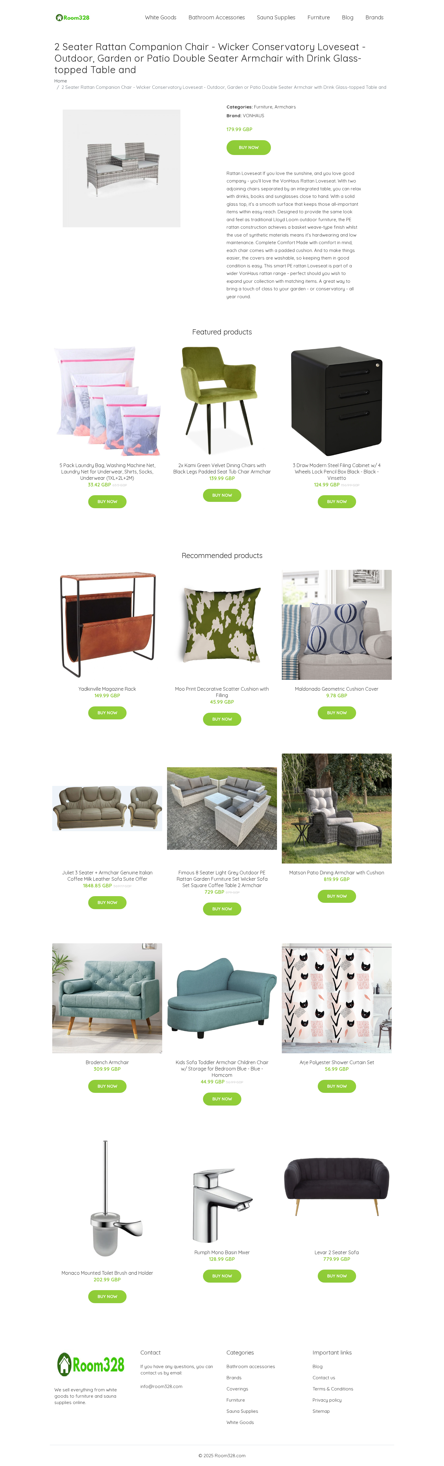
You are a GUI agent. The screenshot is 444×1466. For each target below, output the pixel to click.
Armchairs (285, 107)
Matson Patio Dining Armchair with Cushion (336, 873)
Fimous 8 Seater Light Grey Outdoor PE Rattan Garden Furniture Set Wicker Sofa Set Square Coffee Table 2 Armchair (222, 879)
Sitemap (321, 1411)
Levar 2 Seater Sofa (337, 1252)
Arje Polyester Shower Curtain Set (337, 1062)
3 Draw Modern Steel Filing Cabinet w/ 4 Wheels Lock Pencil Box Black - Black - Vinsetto (337, 471)
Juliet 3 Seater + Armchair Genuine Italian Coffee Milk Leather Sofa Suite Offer (107, 876)
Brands (374, 17)
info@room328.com (161, 1386)
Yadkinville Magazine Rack (107, 689)
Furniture (318, 17)
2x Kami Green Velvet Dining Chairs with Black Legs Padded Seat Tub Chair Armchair (222, 468)
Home (60, 81)
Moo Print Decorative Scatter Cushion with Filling (222, 692)
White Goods (160, 17)
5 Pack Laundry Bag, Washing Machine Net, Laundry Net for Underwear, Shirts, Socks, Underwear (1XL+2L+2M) (107, 471)
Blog (347, 17)
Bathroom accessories (251, 1366)
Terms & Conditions (333, 1389)
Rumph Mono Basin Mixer (222, 1252)
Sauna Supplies (276, 17)
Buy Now (249, 147)
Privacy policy (327, 1400)
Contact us (324, 1377)
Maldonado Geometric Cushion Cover (336, 689)
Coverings (237, 1389)
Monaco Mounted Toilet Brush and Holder (107, 1273)
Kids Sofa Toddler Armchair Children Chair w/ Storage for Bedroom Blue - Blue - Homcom (222, 1068)
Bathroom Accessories (216, 17)
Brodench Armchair (107, 1062)
